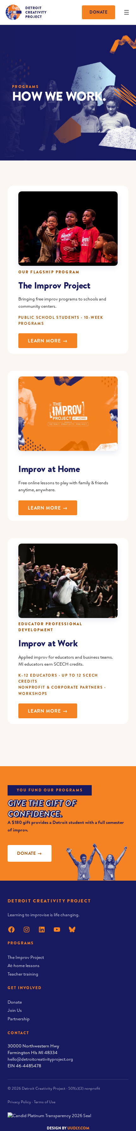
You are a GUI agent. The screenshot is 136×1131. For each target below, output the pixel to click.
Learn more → (52, 340)
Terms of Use (44, 1102)
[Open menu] (126, 12)
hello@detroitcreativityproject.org (40, 1059)
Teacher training (23, 974)
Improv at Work (48, 643)
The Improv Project (54, 285)
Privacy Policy (19, 1102)
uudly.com (78, 1128)
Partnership (19, 1019)
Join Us (15, 1010)
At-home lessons (24, 965)
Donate (99, 12)
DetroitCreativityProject (36, 12)
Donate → (29, 853)
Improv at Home (49, 468)
